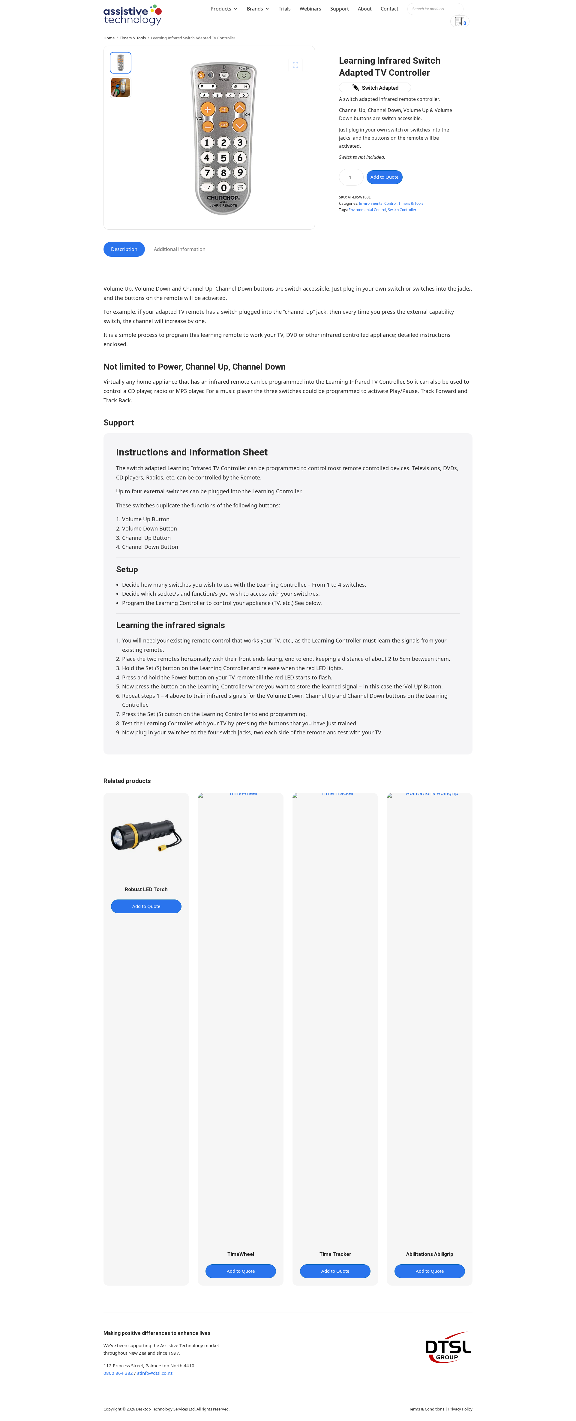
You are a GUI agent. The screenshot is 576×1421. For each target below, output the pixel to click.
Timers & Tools (133, 38)
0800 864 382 (118, 1373)
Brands (255, 8)
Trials (285, 8)
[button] (295, 65)
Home (109, 38)
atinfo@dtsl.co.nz (154, 1373)
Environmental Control (378, 203)
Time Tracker (335, 1254)
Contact (389, 8)
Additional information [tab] (180, 249)
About (365, 8)
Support (339, 8)
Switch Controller (402, 209)
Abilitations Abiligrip (429, 1254)
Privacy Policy (460, 1409)
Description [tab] (124, 249)
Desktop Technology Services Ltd (165, 1409)
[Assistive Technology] (133, 15)
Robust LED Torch (146, 889)
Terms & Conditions (426, 1409)
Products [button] (221, 8)
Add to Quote (384, 177)
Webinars (310, 8)
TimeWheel (240, 1254)
